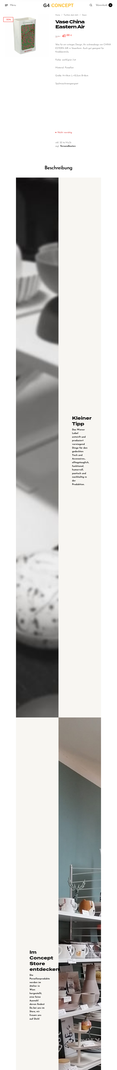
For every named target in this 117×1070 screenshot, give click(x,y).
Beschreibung (58, 168)
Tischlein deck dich (71, 15)
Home (57, 15)
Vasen (84, 15)
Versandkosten (68, 146)
